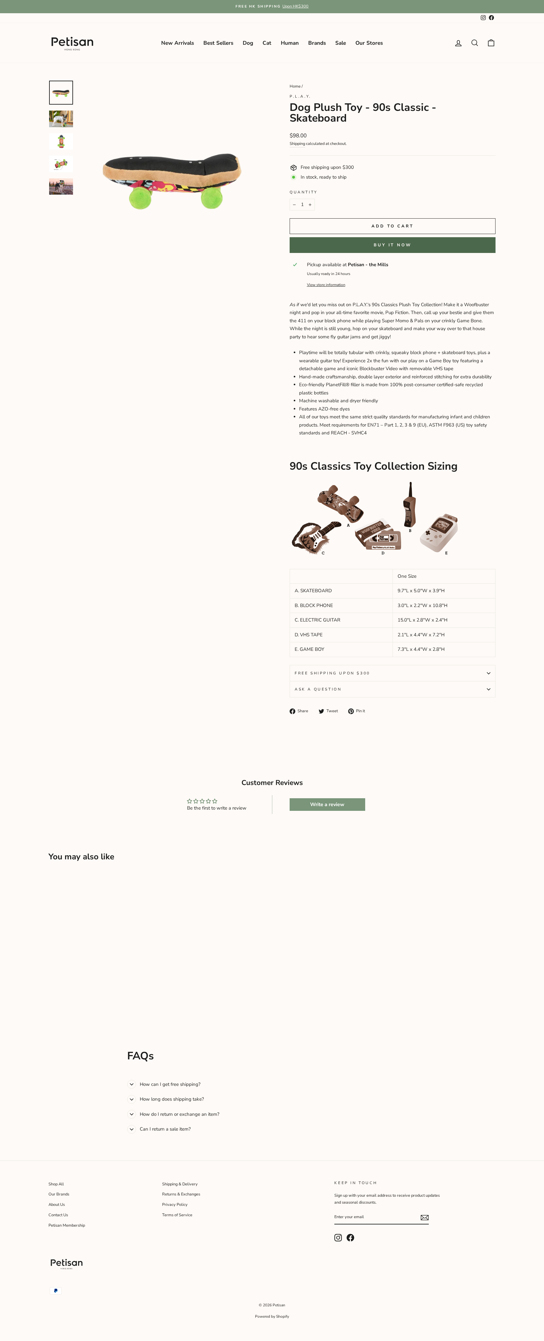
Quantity (304, 192)
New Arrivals (177, 43)
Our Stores (369, 43)
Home (295, 86)
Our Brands (58, 1194)
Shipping (297, 143)
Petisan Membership (66, 1225)
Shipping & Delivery (180, 1184)
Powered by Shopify (272, 1316)
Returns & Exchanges (181, 1194)
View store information (326, 284)
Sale (340, 43)
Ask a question (318, 689)
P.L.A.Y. (300, 96)
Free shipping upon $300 (332, 673)
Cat (267, 43)
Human (290, 43)
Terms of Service (177, 1215)
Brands (317, 43)
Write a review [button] (327, 804)
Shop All (56, 1184)
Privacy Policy (175, 1204)
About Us (56, 1204)
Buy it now (392, 245)
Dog (248, 43)
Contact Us (58, 1215)
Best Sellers (218, 43)
